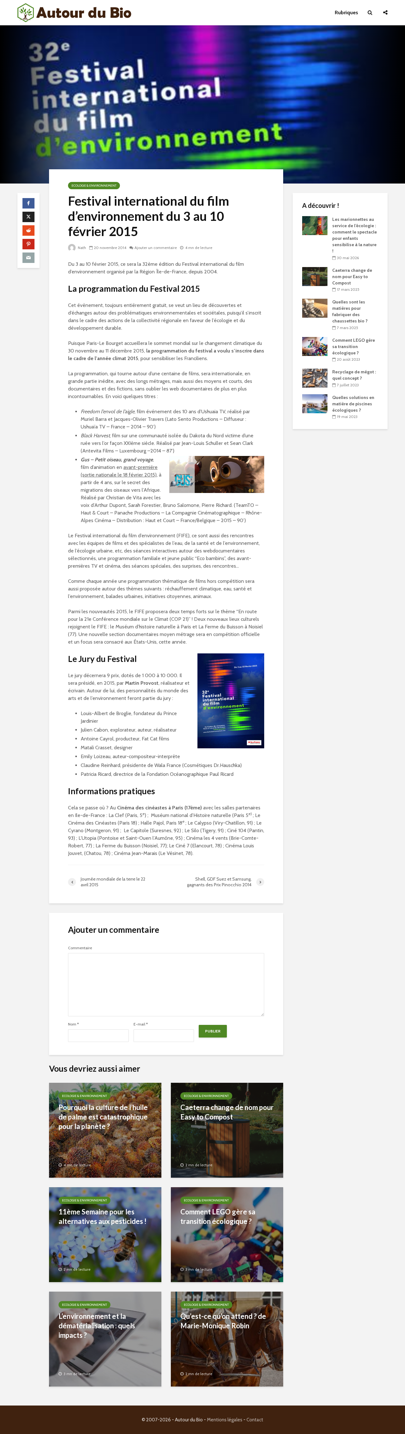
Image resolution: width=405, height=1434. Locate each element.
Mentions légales (224, 1420)
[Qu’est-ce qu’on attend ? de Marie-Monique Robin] (227, 1339)
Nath (81, 247)
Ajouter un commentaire (155, 247)
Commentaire (80, 948)
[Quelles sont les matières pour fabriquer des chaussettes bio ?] (314, 308)
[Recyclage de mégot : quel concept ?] (314, 378)
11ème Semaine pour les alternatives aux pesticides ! (102, 1216)
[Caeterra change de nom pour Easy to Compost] (227, 1130)
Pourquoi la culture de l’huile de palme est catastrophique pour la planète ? (103, 1117)
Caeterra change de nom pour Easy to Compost (227, 1112)
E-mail (141, 1024)
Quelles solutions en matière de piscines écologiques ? (353, 404)
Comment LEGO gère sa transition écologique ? (217, 1216)
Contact (254, 1420)
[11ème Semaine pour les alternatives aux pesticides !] (105, 1234)
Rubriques (346, 12)
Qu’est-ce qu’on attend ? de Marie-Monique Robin (223, 1321)
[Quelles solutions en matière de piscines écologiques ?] (314, 403)
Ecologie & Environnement (94, 186)
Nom (73, 1024)
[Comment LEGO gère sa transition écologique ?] (227, 1234)
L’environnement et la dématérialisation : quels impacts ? (97, 1325)
